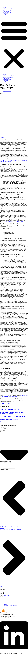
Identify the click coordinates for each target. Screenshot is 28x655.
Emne (1, 431)
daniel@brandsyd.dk (7, 596)
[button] (14, 45)
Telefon (2, 429)
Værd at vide (5, 13)
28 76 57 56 (6, 595)
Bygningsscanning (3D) (8, 9)
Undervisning (6, 11)
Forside (4, 7)
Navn (1, 427)
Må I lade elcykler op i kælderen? (9, 419)
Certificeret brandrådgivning (9, 8)
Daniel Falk (2, 137)
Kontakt (4, 14)
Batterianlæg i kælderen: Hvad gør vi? (11, 409)
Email (1, 430)
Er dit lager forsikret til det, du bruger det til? (12, 416)
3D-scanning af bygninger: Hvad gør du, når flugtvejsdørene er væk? (12, 412)
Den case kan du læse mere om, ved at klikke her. (12, 221)
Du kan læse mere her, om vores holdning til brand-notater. (14, 396)
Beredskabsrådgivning (7, 12)
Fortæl (1, 468)
